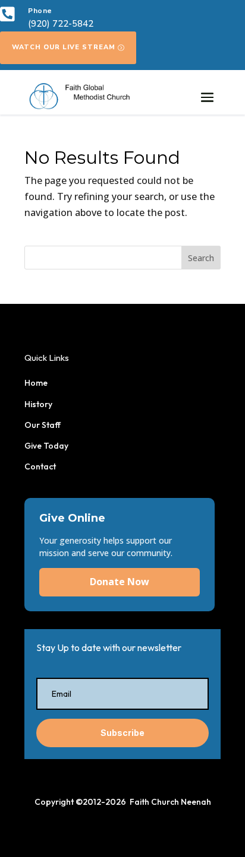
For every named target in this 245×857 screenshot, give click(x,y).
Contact (40, 466)
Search (201, 258)
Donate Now (119, 581)
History (38, 404)
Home (36, 382)
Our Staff (42, 425)
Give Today (46, 445)
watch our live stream (63, 47)
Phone (40, 10)
